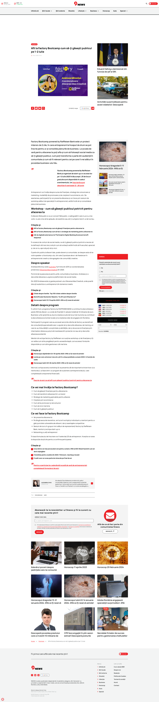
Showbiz (71, 11)
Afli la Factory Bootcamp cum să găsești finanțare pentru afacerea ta (57, 228)
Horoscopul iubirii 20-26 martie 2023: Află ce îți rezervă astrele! (55, 363)
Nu (102, 272)
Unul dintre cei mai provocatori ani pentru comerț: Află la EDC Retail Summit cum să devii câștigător (63, 450)
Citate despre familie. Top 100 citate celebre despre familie (54, 293)
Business (94, 11)
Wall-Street (34, 691)
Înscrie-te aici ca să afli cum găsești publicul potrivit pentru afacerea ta (63, 380)
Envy (46, 691)
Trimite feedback (105, 287)
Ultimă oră (35, 11)
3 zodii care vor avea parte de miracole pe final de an (51, 458)
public (45, 495)
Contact (116, 685)
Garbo (43, 691)
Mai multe (110, 531)
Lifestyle (82, 11)
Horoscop (106, 11)
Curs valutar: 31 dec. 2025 (112, 300)
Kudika (39, 691)
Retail (49, 691)
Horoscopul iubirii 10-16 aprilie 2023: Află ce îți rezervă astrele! (55, 300)
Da (102, 268)
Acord (116, 682)
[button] (147, 4)
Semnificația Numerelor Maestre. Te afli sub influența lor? (53, 297)
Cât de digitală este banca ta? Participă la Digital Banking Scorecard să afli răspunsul (59, 236)
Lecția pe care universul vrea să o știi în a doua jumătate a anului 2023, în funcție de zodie (63, 358)
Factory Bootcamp (38, 495)
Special (124, 11)
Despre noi (117, 670)
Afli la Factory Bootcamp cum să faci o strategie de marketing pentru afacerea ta (62, 232)
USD (21, 3)
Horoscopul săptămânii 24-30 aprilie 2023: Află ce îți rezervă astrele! (57, 354)
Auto (115, 11)
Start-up (54, 691)
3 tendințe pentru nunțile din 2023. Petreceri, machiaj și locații (55, 455)
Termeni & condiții (119, 679)
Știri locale (47, 11)
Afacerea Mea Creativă (48, 270)
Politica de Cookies (120, 676)
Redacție (117, 673)
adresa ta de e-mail (40, 517)
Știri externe (60, 11)
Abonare (39, 532)
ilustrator (52, 267)
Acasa (33, 641)
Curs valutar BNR (119, 667)
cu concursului (76, 526)
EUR (18, 3)
